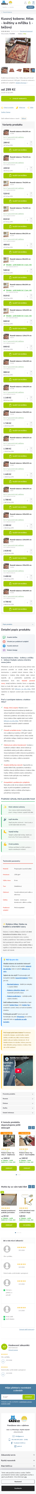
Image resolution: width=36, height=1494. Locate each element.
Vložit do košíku (19, 150)
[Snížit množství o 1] (31, 144)
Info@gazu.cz (19, 1436)
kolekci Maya (14, 1005)
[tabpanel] (9, 1152)
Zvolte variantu (20, 99)
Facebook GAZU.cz (19, 1443)
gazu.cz (19, 1446)
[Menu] (33, 2)
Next (33, 1127)
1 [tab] (16, 1174)
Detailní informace (21, 83)
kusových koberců (22, 978)
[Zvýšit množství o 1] (31, 142)
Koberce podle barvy (14, 996)
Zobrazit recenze (13, 1350)
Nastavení (18, 1482)
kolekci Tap (26, 1005)
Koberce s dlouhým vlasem (16, 990)
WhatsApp (20, 1017)
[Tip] (9, 1200)
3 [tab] (19, 1174)
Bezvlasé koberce (13, 984)
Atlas (24, 34)
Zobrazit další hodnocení (26, 1329)
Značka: (5, 112)
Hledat (30, 7)
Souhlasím (18, 1488)
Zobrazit (9, 1168)
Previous (29, 1127)
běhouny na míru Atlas (23, 689)
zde (25, 1477)
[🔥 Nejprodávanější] (9, 1141)
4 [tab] (20, 1232)
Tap (7, 1151)
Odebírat (28, 1397)
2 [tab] (18, 1174)
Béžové (24, 118)
